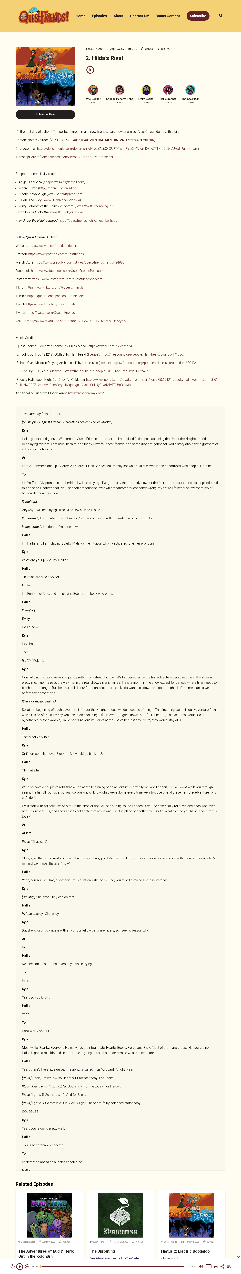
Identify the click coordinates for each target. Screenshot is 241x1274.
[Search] (219, 16)
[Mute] (201, 1266)
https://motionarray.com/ (86, 393)
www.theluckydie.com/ (66, 212)
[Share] (222, 1266)
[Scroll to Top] (233, 1237)
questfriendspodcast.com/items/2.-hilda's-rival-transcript (72, 157)
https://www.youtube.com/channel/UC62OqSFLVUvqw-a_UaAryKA (78, 321)
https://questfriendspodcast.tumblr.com (55, 296)
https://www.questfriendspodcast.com (56, 246)
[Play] (20, 1267)
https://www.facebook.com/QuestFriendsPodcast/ (67, 271)
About (118, 16)
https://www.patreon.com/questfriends (56, 254)
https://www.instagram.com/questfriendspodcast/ (68, 279)
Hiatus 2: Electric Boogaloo (185, 1251)
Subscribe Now (45, 114)
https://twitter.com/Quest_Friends (51, 313)
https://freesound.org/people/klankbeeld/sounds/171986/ (142, 354)
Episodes (99, 16)
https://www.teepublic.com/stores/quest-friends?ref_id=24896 (79, 262)
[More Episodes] (228, 1266)
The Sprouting (102, 1251)
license (93, 354)
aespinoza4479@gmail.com (64, 182)
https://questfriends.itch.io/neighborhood (88, 220)
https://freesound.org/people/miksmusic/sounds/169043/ (154, 363)
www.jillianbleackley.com (62, 200)
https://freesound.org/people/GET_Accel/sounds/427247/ (106, 371)
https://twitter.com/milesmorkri (110, 346)
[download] (216, 1266)
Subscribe (198, 16)
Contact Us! (139, 16)
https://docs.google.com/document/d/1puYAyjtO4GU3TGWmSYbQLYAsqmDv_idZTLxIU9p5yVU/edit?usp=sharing (119, 149)
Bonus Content (168, 16)
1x (208, 1266)
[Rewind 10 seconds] (13, 1266)
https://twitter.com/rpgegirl (95, 206)
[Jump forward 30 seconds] (27, 1266)
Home (81, 16)
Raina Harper (50, 414)
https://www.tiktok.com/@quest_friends (54, 287)
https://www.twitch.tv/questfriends (51, 304)
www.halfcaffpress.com (65, 194)
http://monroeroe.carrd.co (57, 188)
